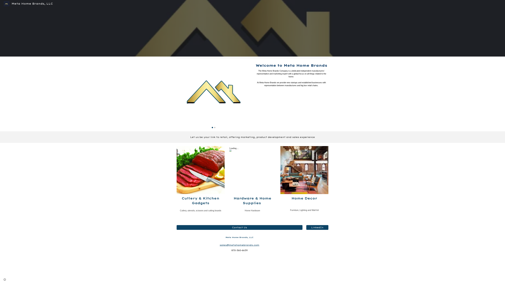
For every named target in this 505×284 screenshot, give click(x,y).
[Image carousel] (214, 95)
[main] (291, 76)
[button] (5, 279)
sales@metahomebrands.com (239, 245)
